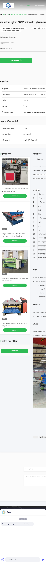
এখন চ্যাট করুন (15, 60)
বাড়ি (21, 5)
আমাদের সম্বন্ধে (40, 5)
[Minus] (43, 512)
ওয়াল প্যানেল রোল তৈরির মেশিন (18, 14)
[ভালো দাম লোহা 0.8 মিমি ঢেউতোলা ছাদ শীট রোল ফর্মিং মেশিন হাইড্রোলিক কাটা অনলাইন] (15, 306)
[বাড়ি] (8, 5)
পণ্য (28, 5)
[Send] (43, 559)
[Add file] (2, 559)
